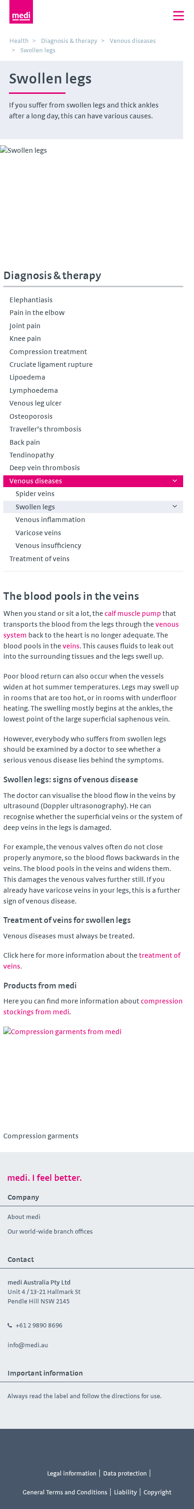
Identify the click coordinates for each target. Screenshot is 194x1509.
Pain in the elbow (37, 312)
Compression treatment (48, 351)
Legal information (72, 1473)
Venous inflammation (50, 519)
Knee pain (25, 338)
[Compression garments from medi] (93, 1077)
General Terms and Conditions (65, 1492)
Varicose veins (38, 532)
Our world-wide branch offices (50, 1231)
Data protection (125, 1473)
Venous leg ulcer (35, 402)
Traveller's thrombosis (45, 428)
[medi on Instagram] (65, 1446)
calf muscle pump (133, 613)
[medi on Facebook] (44, 1446)
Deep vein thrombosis (44, 467)
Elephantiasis (31, 299)
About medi (24, 1216)
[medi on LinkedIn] (150, 1446)
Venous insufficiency (48, 545)
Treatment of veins (39, 558)
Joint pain (24, 325)
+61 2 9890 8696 (39, 1325)
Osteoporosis (31, 416)
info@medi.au (28, 1345)
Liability (125, 1492)
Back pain (24, 442)
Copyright (157, 1492)
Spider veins (35, 493)
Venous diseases (35, 480)
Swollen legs (35, 506)
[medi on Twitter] (129, 1446)
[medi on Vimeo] (108, 1446)
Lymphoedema (33, 390)
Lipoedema (27, 377)
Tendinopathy (31, 454)
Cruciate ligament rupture (51, 364)
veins (71, 645)
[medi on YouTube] (87, 1446)
